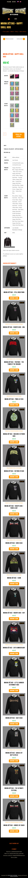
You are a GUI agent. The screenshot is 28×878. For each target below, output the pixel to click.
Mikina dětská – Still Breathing (14, 292)
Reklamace (22, 855)
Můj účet (14, 2)
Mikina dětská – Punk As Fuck (14, 399)
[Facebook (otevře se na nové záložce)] (3, 3)
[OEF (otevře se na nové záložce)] (1, 3)
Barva (6, 75)
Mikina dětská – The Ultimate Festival (14, 789)
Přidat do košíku (19, 135)
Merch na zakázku (9, 853)
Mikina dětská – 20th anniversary (14, 648)
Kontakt (20, 851)
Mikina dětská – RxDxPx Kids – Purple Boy (14, 507)
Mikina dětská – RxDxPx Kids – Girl (14, 327)
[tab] (14, 145)
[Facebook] (10, 861)
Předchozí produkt (9, 38)
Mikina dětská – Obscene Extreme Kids (14, 435)
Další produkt (19, 38)
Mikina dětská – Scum (14, 578)
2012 (13, 232)
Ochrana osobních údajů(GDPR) (11, 855)
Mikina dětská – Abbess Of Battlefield (14, 754)
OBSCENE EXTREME (12, 875)
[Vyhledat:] (21, 19)
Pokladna (9, 2)
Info (5, 145)
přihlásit (5, 255)
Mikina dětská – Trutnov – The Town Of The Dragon (14, 363)
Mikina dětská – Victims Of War (14, 471)
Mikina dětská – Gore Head (14, 543)
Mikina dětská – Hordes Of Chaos (14, 825)
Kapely (16, 851)
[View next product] (24, 39)
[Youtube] (14, 861)
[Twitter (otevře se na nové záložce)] (9, 3)
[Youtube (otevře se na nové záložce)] (7, 3)
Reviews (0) (7, 152)
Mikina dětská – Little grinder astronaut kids (14, 684)
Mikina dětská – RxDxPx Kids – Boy (14, 613)
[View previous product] (4, 39)
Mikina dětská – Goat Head (14, 718)
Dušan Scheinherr (14, 876)
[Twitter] (16, 861)
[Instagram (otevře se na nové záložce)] (5, 3)
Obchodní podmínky (18, 853)
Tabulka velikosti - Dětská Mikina (13, 149)
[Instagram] (12, 861)
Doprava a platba (10, 851)
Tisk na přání (14, 857)
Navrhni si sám (14, 298)
